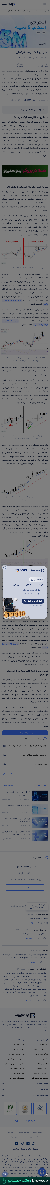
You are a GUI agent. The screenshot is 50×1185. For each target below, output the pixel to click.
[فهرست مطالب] (5, 1174)
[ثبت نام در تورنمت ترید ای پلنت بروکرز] (25, 592)
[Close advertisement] (47, 1175)
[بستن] (4, 567)
